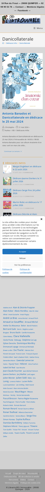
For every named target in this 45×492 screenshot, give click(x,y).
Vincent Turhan (33, 430)
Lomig (6, 381)
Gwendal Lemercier (25, 360)
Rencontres (13, 479)
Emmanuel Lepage (10, 346)
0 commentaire (28, 172)
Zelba (5, 436)
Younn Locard (32, 433)
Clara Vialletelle (21, 336)
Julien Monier (9, 377)
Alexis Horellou (21, 311)
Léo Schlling (20, 385)
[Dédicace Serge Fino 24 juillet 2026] (7, 193)
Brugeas (6, 332)
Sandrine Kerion (9, 416)
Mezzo (30, 391)
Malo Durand (7, 388)
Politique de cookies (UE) (30, 483)
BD (13, 130)
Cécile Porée (8, 340)
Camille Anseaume (28, 332)
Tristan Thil (17, 430)
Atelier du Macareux (11, 325)
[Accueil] (3, 43)
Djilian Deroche (9, 343)
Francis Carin (20, 354)
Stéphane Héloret (10, 426)
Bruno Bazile (15, 332)
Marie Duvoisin (8, 392)
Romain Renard (10, 408)
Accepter (22, 251)
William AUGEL (8, 433)
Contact (19, 7)
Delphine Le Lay (29, 340)
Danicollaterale (24, 43)
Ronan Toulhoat (10, 412)
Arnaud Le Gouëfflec (13, 321)
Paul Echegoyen (8, 402)
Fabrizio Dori (29, 350)
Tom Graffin (7, 430)
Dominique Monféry (26, 343)
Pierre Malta (30, 402)
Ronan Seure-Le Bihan (26, 409)
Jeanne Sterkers (9, 374)
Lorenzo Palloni (15, 381)
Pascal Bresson (10, 398)
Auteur (8, 130)
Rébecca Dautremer (26, 412)
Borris (19, 329)
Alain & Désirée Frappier (24, 307)
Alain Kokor (8, 311)
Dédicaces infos (10, 476)
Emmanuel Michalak (26, 347)
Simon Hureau (9, 419)
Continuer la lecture (14, 151)
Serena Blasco (20, 416)
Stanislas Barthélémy (12, 422)
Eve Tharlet (19, 350)
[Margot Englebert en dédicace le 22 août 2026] (7, 169)
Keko (30, 378)
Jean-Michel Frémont (30, 371)
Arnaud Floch (33, 318)
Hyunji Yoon (14, 364)
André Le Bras (10, 318)
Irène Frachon (33, 364)
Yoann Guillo (20, 433)
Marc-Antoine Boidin (21, 388)
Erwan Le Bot (7, 350)
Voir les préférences (22, 265)
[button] (41, 219)
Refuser (22, 258)
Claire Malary (7, 336)
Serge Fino (31, 415)
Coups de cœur (19, 473)
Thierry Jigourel (23, 426)
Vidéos (23, 479)
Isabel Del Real (9, 367)
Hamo (5, 364)
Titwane (33, 426)
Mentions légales (35, 7)
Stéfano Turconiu (29, 423)
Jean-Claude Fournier (12, 371)
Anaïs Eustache (13, 314)
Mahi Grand (29, 385)
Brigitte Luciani (28, 329)
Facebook (23, 11)
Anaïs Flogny (24, 314)
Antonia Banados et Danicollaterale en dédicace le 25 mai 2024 (22, 117)
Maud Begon (20, 391)
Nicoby (12, 395)
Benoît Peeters (32, 326)
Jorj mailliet (21, 374)
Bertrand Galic (9, 329)
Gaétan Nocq (34, 357)
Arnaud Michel (31, 322)
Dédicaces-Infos (22, 130)
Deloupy (17, 340)
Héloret (23, 363)
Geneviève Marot (9, 360)
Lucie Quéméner (9, 385)
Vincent (24, 430)
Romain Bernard (20, 405)
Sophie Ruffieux (23, 419)
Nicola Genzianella (23, 395)
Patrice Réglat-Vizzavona (28, 398)
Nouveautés (32, 473)
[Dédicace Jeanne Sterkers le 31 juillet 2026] (7, 181)
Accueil (8, 473)
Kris (34, 378)
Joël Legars (31, 374)
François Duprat (32, 354)
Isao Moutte (20, 368)
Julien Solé (21, 377)
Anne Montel (22, 318)
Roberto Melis (8, 405)
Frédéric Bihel (8, 357)
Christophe (9, 127)
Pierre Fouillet (20, 402)
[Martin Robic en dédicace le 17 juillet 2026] (7, 205)
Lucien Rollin (27, 381)
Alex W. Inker (33, 311)
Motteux (6, 395)
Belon (23, 325)
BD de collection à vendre (29, 476)
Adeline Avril (7, 308)
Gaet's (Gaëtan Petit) (21, 357)
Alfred (5, 314)
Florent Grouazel (9, 354)
